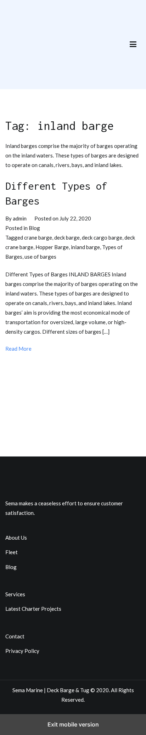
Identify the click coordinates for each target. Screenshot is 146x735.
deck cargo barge (102, 237)
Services (15, 594)
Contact (14, 636)
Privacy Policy (22, 651)
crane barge (38, 237)
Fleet (11, 552)
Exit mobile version (73, 724)
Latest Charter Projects (33, 608)
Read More (18, 348)
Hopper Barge (52, 247)
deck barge (67, 237)
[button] (133, 45)
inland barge (85, 247)
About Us (16, 537)
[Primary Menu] (133, 44)
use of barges (40, 256)
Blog (34, 228)
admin (20, 218)
